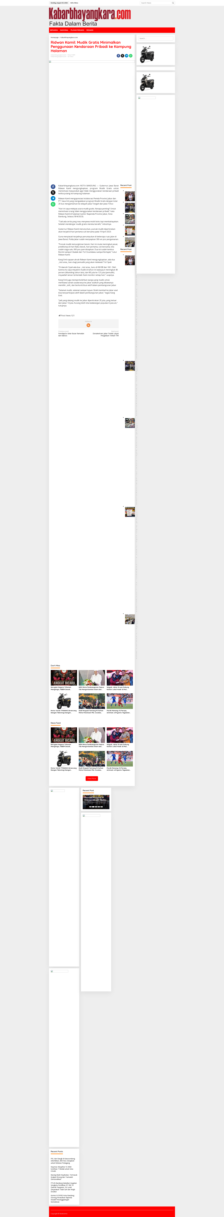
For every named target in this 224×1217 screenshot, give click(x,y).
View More (92, 778)
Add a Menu (74, 3)
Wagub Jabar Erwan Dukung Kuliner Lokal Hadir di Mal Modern (118, 688)
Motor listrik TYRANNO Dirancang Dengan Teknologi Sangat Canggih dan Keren (64, 712)
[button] (173, 3)
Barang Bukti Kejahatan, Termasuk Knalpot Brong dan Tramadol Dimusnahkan (64, 1177)
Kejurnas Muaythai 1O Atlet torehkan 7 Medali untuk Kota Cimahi (62, 1169)
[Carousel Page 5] (101, 806)
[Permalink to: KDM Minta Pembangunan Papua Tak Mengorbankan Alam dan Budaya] (92, 678)
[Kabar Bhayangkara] (90, 16)
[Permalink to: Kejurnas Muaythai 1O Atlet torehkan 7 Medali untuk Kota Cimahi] (130, 207)
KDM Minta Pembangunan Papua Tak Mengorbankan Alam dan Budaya (91, 688)
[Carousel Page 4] (99, 806)
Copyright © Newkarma (59, 1214)
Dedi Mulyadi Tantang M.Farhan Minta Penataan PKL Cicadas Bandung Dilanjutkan (91, 712)
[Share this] (118, 55)
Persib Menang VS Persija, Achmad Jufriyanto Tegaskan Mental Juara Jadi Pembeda (118, 712)
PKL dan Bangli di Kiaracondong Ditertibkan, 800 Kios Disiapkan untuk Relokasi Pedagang (63, 1161)
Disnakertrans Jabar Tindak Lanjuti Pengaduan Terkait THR (106, 333)
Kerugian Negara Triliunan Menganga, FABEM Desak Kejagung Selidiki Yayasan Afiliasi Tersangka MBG (64, 688)
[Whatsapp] (130, 55)
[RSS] (88, 325)
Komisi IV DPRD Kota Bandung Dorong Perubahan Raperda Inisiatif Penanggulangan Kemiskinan (62, 1198)
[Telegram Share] (126, 55)
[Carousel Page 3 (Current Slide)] (96, 806)
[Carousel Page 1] (90, 806)
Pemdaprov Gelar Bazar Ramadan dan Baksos (71, 333)
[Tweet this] (122, 55)
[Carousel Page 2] (93, 806)
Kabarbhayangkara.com (58, 56)
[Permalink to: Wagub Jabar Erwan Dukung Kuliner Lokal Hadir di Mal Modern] (120, 678)
